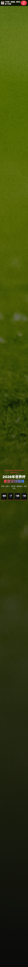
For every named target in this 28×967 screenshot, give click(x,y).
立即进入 (24, 3)
